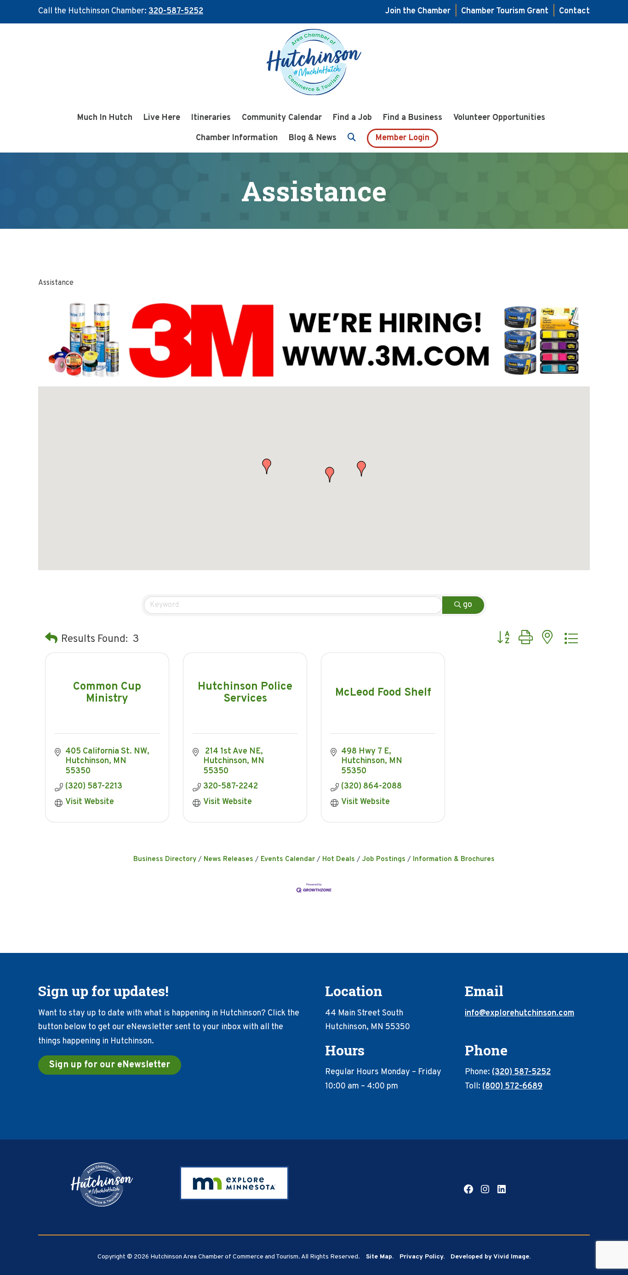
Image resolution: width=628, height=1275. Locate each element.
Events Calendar (288, 859)
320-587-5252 (175, 11)
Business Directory (164, 859)
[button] (266, 466)
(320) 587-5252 (521, 1072)
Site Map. (380, 1257)
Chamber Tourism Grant (504, 11)
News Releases (228, 859)
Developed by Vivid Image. (491, 1257)
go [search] (467, 605)
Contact (574, 11)
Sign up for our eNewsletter (109, 1065)
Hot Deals (338, 859)
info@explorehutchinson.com (519, 1013)
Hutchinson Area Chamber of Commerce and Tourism (313, 65)
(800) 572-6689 (512, 1086)
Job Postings (383, 859)
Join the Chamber (418, 11)
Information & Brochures (454, 859)
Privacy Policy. (422, 1257)
